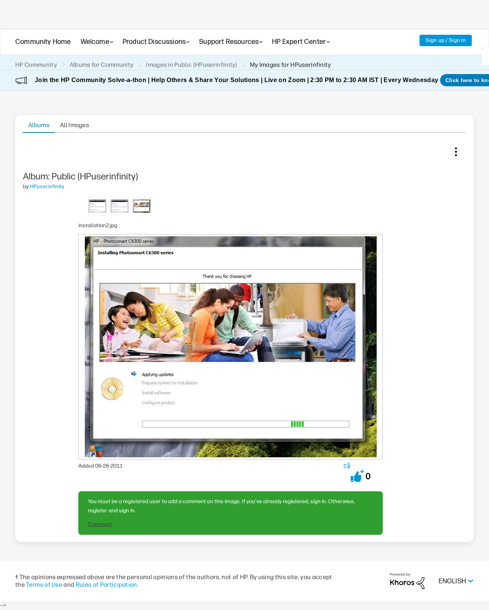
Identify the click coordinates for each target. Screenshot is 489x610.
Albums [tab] (38, 125)
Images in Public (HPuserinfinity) (191, 64)
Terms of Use (44, 584)
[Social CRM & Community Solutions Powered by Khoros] (407, 581)
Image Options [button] (455, 150)
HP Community (36, 64)
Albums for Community (101, 64)
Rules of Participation (106, 584)
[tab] (97, 205)
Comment (100, 524)
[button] (357, 476)
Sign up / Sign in (446, 40)
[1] (485, 56)
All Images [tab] (74, 125)
